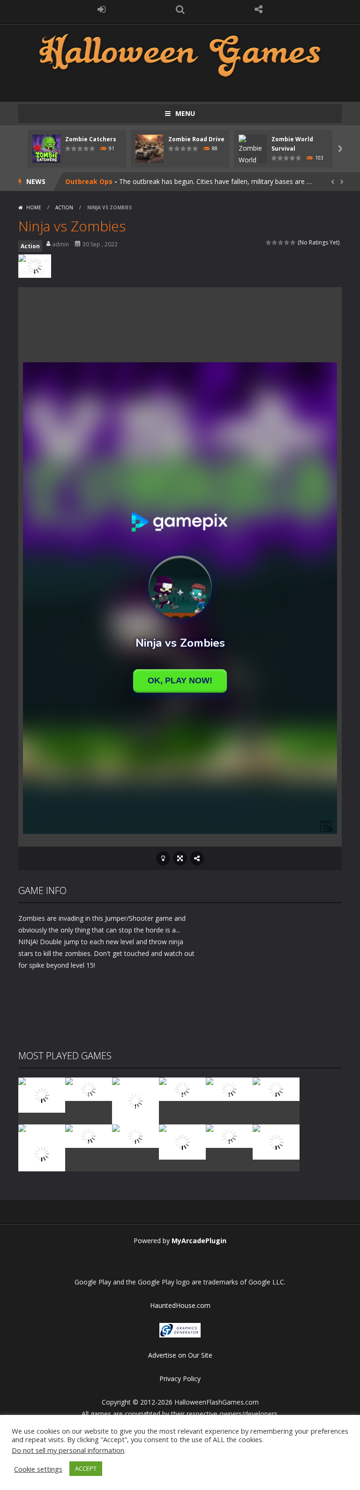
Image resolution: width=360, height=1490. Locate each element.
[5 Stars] (293, 242)
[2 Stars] (275, 242)
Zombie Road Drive (196, 139)
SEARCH (180, 9)
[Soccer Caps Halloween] (229, 1135)
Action (64, 207)
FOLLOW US (259, 9)
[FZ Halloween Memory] (276, 1141)
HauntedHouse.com (180, 1305)
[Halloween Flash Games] (180, 54)
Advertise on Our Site (180, 1355)
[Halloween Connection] (88, 1088)
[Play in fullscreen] (180, 858)
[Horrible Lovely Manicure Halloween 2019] (41, 1152)
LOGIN (102, 9)
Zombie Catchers (90, 139)
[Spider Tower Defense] (41, 1094)
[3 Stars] (281, 242)
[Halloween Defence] (229, 1088)
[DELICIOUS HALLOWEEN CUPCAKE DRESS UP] (135, 1100)
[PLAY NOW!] (46, 148)
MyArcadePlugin (199, 1240)
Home (34, 207)
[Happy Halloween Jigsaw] (182, 1141)
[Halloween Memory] (88, 1135)
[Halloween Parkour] (276, 1088)
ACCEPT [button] (86, 1468)
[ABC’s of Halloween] (182, 1088)
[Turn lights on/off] (163, 858)
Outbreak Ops (88, 181)
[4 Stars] (287, 242)
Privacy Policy (180, 1378)
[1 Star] (269, 242)
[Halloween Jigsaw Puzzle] (135, 1135)
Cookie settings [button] (38, 1469)
